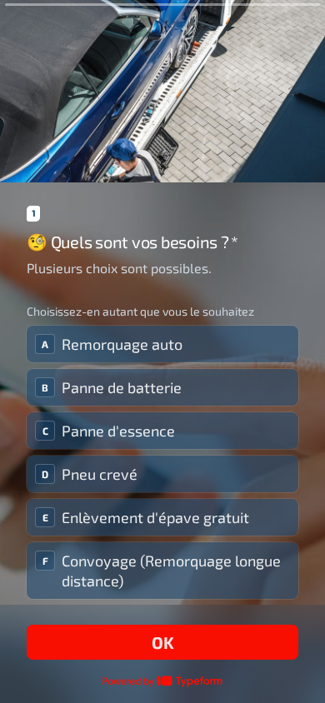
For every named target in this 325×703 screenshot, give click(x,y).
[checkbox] (162, 344)
